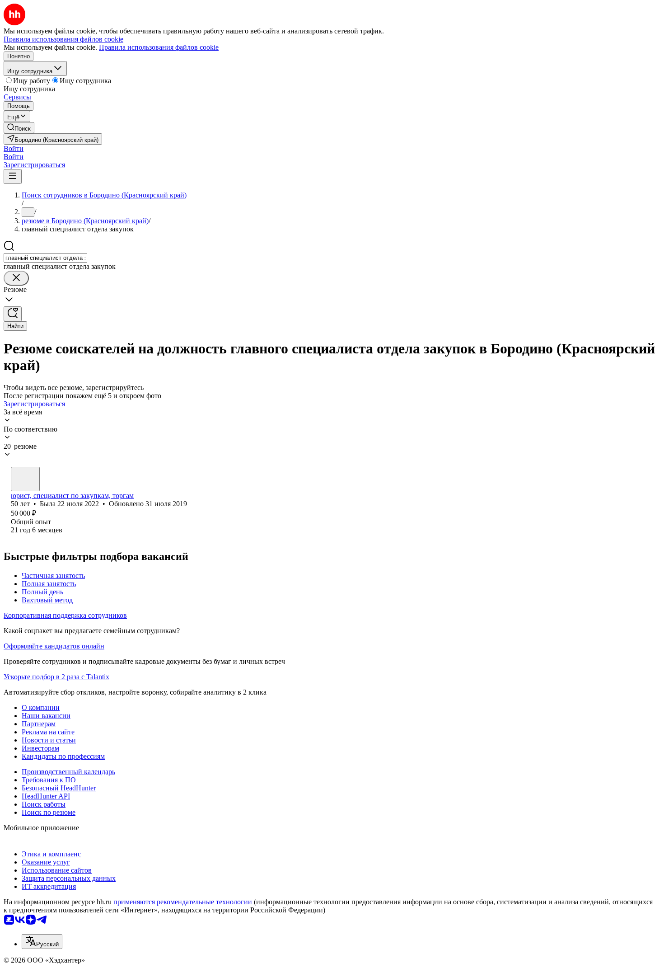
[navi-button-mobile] (13, 176)
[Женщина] (25, 479)
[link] (19, 127)
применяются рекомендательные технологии (182, 902)
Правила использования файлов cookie (159, 47)
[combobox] (45, 258)
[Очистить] (16, 278)
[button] (13, 148)
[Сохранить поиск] (13, 313)
